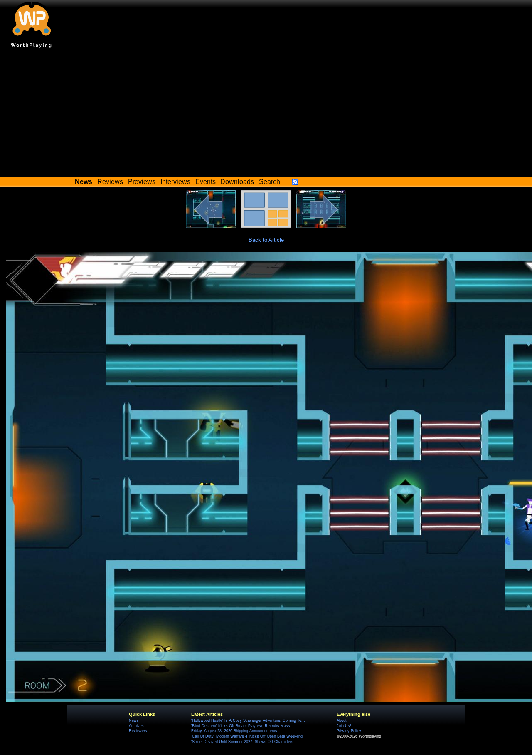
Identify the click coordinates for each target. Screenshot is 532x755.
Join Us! (344, 726)
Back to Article (266, 240)
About (342, 720)
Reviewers (138, 731)
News (134, 720)
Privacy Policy (349, 731)
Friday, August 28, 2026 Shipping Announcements (234, 731)
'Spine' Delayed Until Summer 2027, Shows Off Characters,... (244, 742)
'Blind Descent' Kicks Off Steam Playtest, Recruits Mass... (242, 726)
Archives (136, 726)
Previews (141, 181)
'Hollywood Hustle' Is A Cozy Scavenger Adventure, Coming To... (248, 720)
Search (269, 181)
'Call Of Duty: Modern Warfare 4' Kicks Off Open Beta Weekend (247, 736)
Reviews (110, 181)
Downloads (237, 181)
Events (205, 181)
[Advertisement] (266, 114)
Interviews (175, 181)
